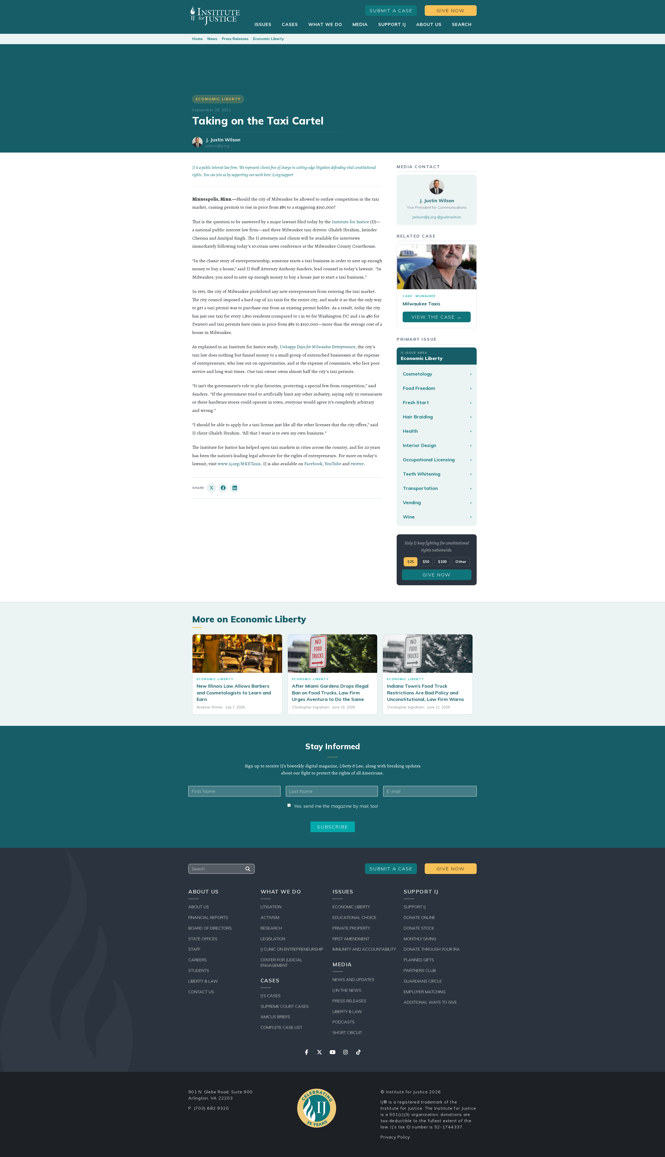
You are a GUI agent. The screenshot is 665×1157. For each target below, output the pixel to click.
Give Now (451, 11)
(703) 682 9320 (211, 1108)
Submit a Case (391, 11)
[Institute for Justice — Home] (214, 15)
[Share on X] (211, 487)
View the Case (436, 317)
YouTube (333, 464)
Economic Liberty (268, 38)
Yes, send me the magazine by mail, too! (336, 806)
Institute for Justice (350, 222)
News (212, 38)
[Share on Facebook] (223, 487)
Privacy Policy (395, 1137)
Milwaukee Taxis (421, 304)
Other (460, 561)
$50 (426, 561)
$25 (410, 561)
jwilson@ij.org (217, 146)
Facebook (313, 464)
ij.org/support (282, 175)
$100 (442, 561)
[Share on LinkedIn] (234, 487)
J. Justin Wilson (223, 140)
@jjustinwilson (449, 217)
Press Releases (235, 38)
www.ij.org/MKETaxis (239, 464)
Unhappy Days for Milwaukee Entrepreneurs (317, 347)
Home (197, 38)
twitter (357, 464)
